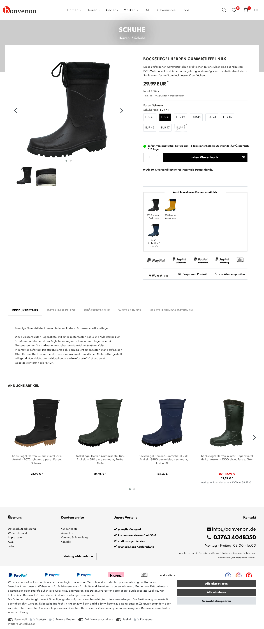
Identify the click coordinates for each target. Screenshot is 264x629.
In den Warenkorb (203, 157)
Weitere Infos (129, 310)
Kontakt (66, 542)
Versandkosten (176, 96)
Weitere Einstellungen (22, 624)
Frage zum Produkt (195, 274)
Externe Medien (65, 619)
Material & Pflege (61, 310)
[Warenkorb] (246, 9)
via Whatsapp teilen (232, 274)
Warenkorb (68, 533)
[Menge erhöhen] (157, 155)
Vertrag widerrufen (77, 556)
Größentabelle (97, 310)
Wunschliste (159, 275)
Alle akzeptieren (216, 583)
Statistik (41, 619)
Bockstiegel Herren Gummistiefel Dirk (37, 460)
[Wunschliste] (234, 10)
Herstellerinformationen (171, 310)
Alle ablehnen (216, 592)
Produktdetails (25, 310)
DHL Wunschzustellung (99, 619)
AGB (10, 542)
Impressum (15, 537)
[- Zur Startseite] (20, 10)
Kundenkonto (69, 529)
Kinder (110, 10)
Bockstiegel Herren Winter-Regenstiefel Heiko (227, 458)
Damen (73, 10)
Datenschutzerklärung (22, 529)
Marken (130, 10)
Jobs (185, 10)
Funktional (146, 619)
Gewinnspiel (167, 10)
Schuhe (139, 38)
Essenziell (20, 619)
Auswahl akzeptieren (216, 601)
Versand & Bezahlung (74, 537)
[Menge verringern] (157, 159)
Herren (92, 10)
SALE (147, 10)
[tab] (25, 311)
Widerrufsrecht (17, 533)
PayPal (126, 619)
